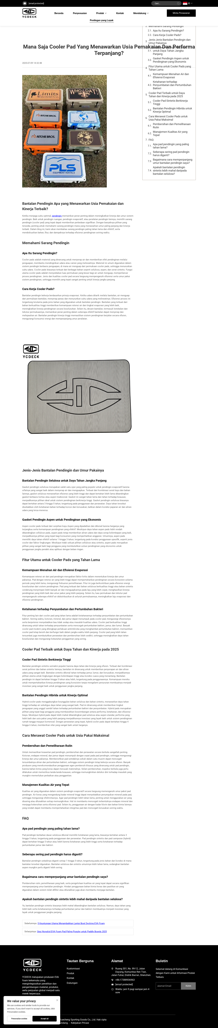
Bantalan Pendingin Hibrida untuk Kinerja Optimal (172, 110)
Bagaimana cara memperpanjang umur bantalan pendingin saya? (172, 161)
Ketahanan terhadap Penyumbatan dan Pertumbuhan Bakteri (172, 85)
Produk (100, 13)
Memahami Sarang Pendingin (166, 26)
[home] (29, 13)
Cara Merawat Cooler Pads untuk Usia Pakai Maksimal (168, 118)
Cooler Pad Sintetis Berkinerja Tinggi (170, 102)
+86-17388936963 (125, 979)
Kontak (120, 13)
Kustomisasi (73, 968)
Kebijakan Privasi (80, 1022)
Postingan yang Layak (101, 20)
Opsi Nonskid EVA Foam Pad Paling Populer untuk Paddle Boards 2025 (72, 931)
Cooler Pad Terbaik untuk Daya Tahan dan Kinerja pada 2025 (167, 94)
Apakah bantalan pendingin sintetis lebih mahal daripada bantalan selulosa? (170, 170)
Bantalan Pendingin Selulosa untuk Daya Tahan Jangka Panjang (169, 50)
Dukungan (72, 983)
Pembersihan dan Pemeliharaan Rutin (172, 126)
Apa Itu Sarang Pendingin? (168, 30)
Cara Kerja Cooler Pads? (167, 35)
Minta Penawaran (181, 13)
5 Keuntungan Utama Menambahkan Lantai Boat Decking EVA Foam (71, 923)
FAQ (151, 139)
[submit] (178, 3)
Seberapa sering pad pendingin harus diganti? (171, 153)
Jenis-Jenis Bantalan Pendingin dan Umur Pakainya (170, 41)
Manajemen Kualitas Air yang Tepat (170, 133)
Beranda (58, 13)
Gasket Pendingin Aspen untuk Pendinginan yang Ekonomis (171, 60)
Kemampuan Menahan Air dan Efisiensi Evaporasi (171, 75)
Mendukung (139, 13)
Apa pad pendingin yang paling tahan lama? (171, 146)
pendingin (57, 216)
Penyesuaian (80, 13)
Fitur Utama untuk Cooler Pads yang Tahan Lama (170, 68)
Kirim (188, 986)
